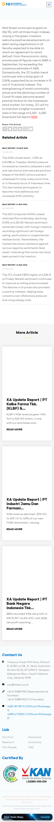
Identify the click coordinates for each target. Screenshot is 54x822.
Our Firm (7, 737)
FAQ (31, 747)
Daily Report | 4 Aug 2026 (14, 204)
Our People (9, 747)
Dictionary (35, 742)
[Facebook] (4, 129)
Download (34, 737)
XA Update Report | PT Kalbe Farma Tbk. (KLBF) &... (26, 404)
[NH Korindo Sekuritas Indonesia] (14, 4)
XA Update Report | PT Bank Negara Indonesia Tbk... (26, 604)
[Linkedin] (15, 129)
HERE (34, 117)
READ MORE (14, 429)
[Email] (20, 129)
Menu (49, 4)
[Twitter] (10, 129)
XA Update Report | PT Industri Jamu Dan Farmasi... (26, 504)
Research (8, 742)
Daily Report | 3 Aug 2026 (14, 265)
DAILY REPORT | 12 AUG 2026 (15, 148)
